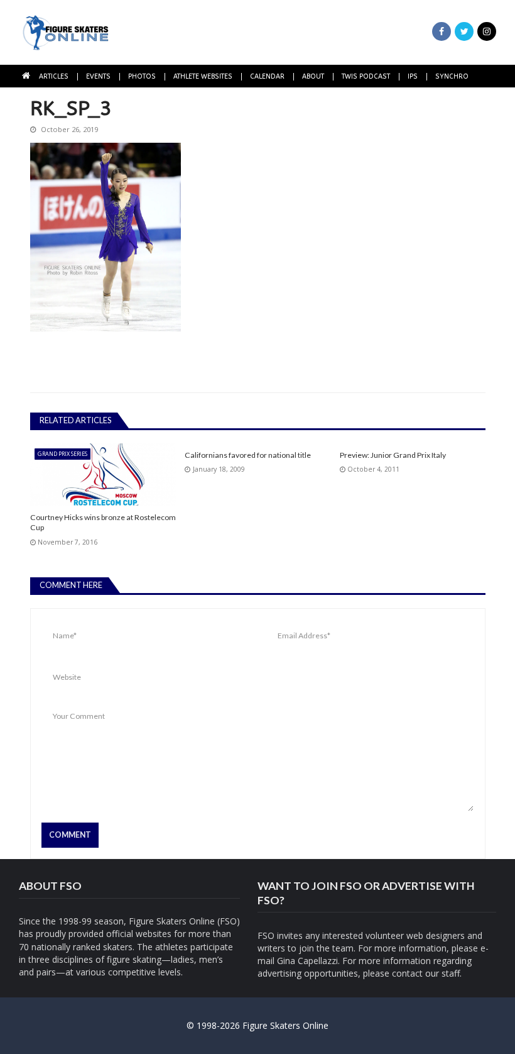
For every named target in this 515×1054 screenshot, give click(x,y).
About (313, 76)
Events (98, 76)
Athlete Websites (202, 76)
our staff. (443, 973)
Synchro (452, 76)
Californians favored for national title (248, 455)
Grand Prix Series (62, 454)
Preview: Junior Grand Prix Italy (393, 455)
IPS (413, 76)
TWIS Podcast (366, 76)
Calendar (267, 76)
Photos (142, 76)
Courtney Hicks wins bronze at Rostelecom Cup (103, 523)
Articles (53, 76)
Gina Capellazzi (307, 961)
